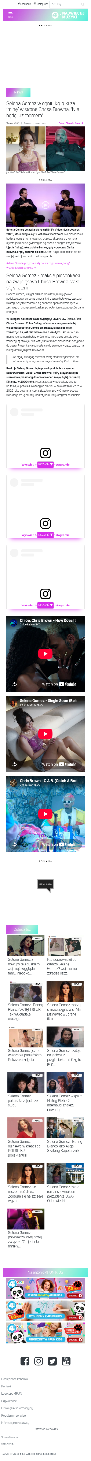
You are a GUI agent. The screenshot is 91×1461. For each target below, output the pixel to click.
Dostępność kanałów (14, 1379)
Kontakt (6, 1386)
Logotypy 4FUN (11, 1393)
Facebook (25, 4)
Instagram (42, 4)
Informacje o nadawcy (15, 1422)
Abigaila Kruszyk (74, 123)
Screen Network (9, 1437)
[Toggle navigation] (11, 15)
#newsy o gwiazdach (35, 123)
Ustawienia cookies (45, 1429)
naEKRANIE (7, 1444)
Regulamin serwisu (13, 1415)
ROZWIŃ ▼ (45, 464)
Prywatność (9, 1401)
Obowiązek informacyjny (17, 1408)
